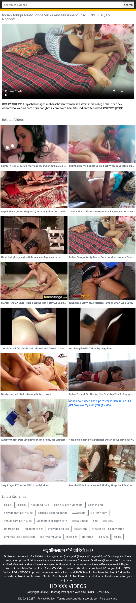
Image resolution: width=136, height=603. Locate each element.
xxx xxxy (108, 521)
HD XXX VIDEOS (68, 586)
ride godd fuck (40, 505)
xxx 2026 (103, 537)
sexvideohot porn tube (18, 513)
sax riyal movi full (50, 537)
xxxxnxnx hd (95, 505)
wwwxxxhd (79, 513)
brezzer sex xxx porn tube (108, 529)
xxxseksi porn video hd (68, 505)
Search (128, 5)
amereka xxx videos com (19, 537)
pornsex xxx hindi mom (52, 513)
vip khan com (99, 513)
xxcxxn (21, 505)
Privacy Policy (46, 598)
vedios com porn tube (18, 521)
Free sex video (108, 598)
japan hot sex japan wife (52, 521)
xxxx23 (8, 505)
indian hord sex (33, 529)
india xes (71, 537)
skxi (95, 521)
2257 (32, 598)
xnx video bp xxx (58, 529)
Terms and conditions (71, 598)
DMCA (22, 598)
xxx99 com (80, 529)
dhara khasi (11, 529)
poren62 (87, 537)
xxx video (91, 598)
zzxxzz (117, 537)
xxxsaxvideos (80, 521)
